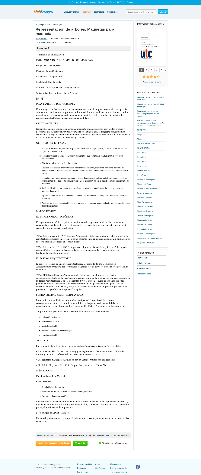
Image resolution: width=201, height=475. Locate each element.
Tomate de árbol (144, 274)
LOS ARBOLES (143, 148)
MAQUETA (141, 130)
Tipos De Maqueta (144, 202)
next (165, 70)
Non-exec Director (97, 2)
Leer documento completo (53, 443)
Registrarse (86, 12)
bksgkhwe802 (41, 38)
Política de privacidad (118, 468)
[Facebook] (138, 468)
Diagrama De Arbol (144, 220)
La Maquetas (142, 166)
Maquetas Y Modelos (145, 243)
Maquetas (141, 135)
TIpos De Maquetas (145, 207)
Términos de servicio (118, 472)
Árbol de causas (144, 268)
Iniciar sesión (99, 12)
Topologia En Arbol (144, 229)
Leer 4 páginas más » (45, 435)
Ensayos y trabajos (71, 12)
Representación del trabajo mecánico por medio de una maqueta (148, 113)
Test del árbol (143, 258)
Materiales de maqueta (146, 180)
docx (119, 435)
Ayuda (97, 464)
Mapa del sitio (115, 464)
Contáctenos (112, 12)
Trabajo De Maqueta (145, 216)
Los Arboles (141, 153)
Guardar (81, 443)
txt (98, 435)
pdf (107, 435)
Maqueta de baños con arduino (149, 238)
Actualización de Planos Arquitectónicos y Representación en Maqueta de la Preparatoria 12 (150, 123)
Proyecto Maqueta (144, 193)
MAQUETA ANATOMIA (146, 144)
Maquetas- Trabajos (145, 211)
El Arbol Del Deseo (144, 225)
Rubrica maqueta (144, 171)
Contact (130, 2)
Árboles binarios (144, 263)
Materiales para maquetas (147, 189)
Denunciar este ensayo (151, 82)
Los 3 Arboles (142, 175)
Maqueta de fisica (144, 184)
